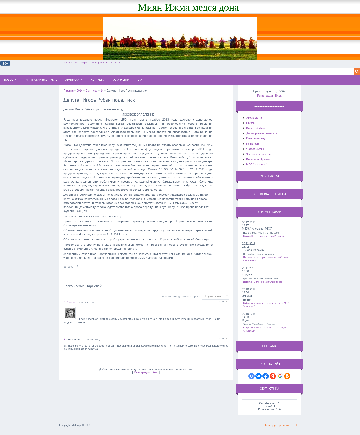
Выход (109, 62)
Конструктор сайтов (277, 425)
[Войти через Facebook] (265, 376)
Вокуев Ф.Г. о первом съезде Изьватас (263, 236)
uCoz (298, 425)
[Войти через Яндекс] (273, 376)
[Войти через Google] (280, 376)
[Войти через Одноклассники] (287, 376)
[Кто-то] (71, 319)
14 (102, 90)
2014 (79, 90)
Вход (117, 62)
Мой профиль (82, 62)
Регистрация (97, 62)
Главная (68, 62)
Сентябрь (92, 90)
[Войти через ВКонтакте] (258, 376)
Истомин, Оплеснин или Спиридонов (262, 282)
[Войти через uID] (251, 376)
